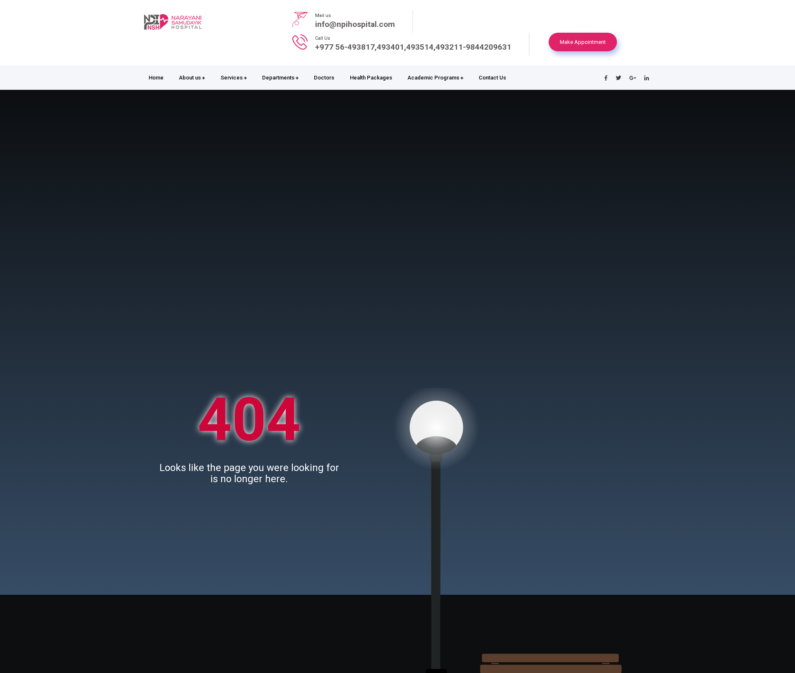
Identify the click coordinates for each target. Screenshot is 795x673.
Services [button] (232, 78)
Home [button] (156, 78)
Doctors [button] (324, 78)
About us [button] (190, 78)
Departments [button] (279, 78)
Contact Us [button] (492, 78)
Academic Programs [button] (433, 78)
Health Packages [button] (371, 78)
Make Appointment (583, 42)
